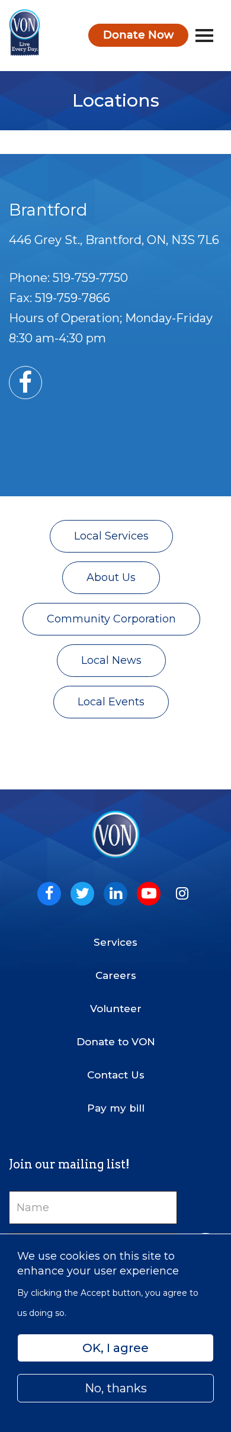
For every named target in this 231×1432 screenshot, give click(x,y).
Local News (111, 660)
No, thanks (116, 1388)
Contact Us (116, 1075)
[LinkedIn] (115, 894)
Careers (115, 975)
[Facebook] (49, 894)
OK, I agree (115, 1348)
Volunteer (116, 1008)
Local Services (111, 535)
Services (115, 942)
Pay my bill (116, 1108)
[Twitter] (82, 894)
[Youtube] (149, 894)
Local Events (111, 701)
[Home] (24, 32)
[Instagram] (182, 894)
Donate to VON (115, 1042)
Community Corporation (111, 618)
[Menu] (204, 35)
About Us (111, 577)
